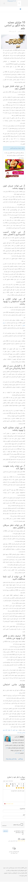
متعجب (23, 788)
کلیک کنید (17, 753)
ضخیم (23, 784)
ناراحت (19, 788)
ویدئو (10, 784)
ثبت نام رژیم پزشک (11, 1)
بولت (21, 786)
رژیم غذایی (22, 19)
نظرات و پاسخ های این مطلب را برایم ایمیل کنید (19, 832)
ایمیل (24, 815)
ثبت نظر (5, 830)
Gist (13, 786)
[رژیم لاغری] (14, 168)
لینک (15, 784)
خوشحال (7, 786)
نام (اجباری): (22, 808)
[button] (3, 3)
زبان (21, 788)
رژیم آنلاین (20, 759)
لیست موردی (7, 784)
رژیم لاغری (15, 148)
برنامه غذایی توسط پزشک (11, 759)
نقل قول (17, 786)
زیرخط (19, 784)
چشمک (16, 788)
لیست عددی (23, 786)
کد (15, 786)
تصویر (13, 784)
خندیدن (9, 786)
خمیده (21, 784)
